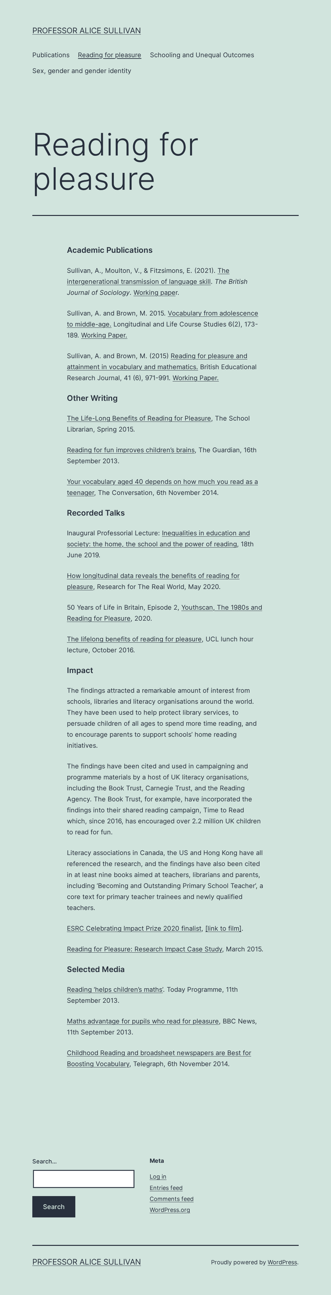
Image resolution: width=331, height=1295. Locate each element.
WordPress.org (170, 1209)
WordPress (282, 1262)
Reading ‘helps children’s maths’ (115, 989)
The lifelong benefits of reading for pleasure (134, 639)
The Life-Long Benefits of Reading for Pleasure (139, 418)
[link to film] (223, 928)
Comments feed (172, 1198)
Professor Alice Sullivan (86, 30)
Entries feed (166, 1187)
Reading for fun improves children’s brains (131, 450)
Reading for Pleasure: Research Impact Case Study (144, 949)
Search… (44, 1161)
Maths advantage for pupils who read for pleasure (143, 1021)
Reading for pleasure (109, 55)
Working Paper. (104, 335)
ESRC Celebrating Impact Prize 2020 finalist (134, 928)
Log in (158, 1176)
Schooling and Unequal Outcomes (202, 55)
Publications (50, 55)
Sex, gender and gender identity (81, 71)
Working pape (154, 292)
